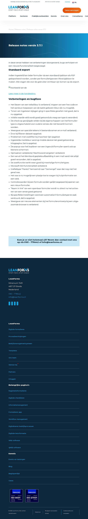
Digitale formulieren (16, 329)
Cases (11, 481)
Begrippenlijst (14, 474)
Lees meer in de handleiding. (22, 93)
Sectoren (24, 16)
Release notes (20, 30)
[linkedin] (9, 303)
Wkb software (14, 440)
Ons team (12, 358)
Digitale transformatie (17, 433)
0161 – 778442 (15, 294)
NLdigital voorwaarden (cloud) (51, 512)
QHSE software (15, 448)
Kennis (54, 16)
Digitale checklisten (16, 398)
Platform (12, 16)
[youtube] (17, 303)
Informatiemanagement (18, 405)
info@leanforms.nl (17, 297)
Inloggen (67, 1)
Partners (12, 372)
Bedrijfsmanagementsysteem (20, 344)
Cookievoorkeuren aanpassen (68, 512)
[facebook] (12, 303)
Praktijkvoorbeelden (40, 16)
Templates (13, 351)
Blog (10, 466)
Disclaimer (38, 512)
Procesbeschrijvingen (17, 336)
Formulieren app (15, 412)
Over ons (64, 16)
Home (11, 30)
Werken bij (13, 365)
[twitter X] (15, 303)
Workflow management (18, 419)
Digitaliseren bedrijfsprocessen (21, 426)
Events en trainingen (17, 459)
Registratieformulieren (18, 391)
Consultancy (77, 16)
